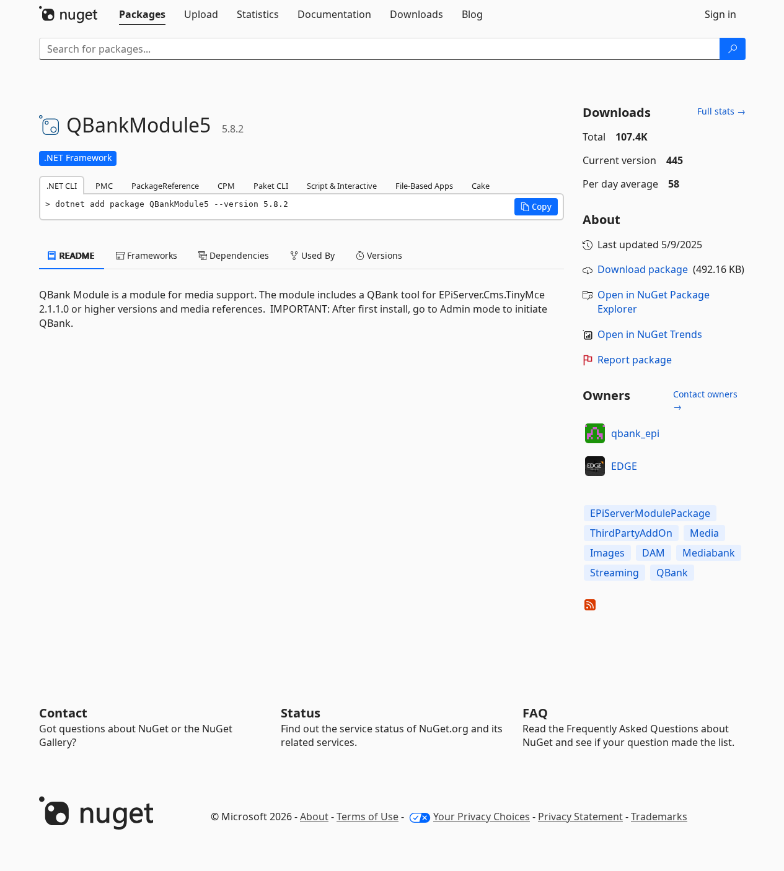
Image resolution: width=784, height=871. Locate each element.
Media (704, 533)
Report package (634, 359)
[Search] (733, 49)
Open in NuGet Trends (649, 334)
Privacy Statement (580, 816)
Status (300, 712)
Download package (642, 269)
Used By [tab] (317, 255)
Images (607, 553)
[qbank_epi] (595, 433)
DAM (653, 553)
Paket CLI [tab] (270, 185)
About (314, 816)
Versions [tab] (383, 255)
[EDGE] (595, 466)
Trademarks (659, 816)
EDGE (624, 466)
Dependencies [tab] (238, 255)
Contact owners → (705, 400)
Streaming (614, 572)
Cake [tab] (481, 185)
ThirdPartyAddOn (631, 533)
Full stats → (721, 111)
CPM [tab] (226, 185)
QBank (672, 572)
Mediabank (708, 553)
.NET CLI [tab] (61, 185)
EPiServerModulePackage (650, 513)
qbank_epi (635, 433)
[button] (536, 206)
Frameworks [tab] (151, 255)
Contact (63, 712)
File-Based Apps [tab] (424, 185)
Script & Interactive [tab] (342, 185)
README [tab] (76, 255)
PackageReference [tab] (165, 185)
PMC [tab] (104, 185)
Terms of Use (368, 816)
